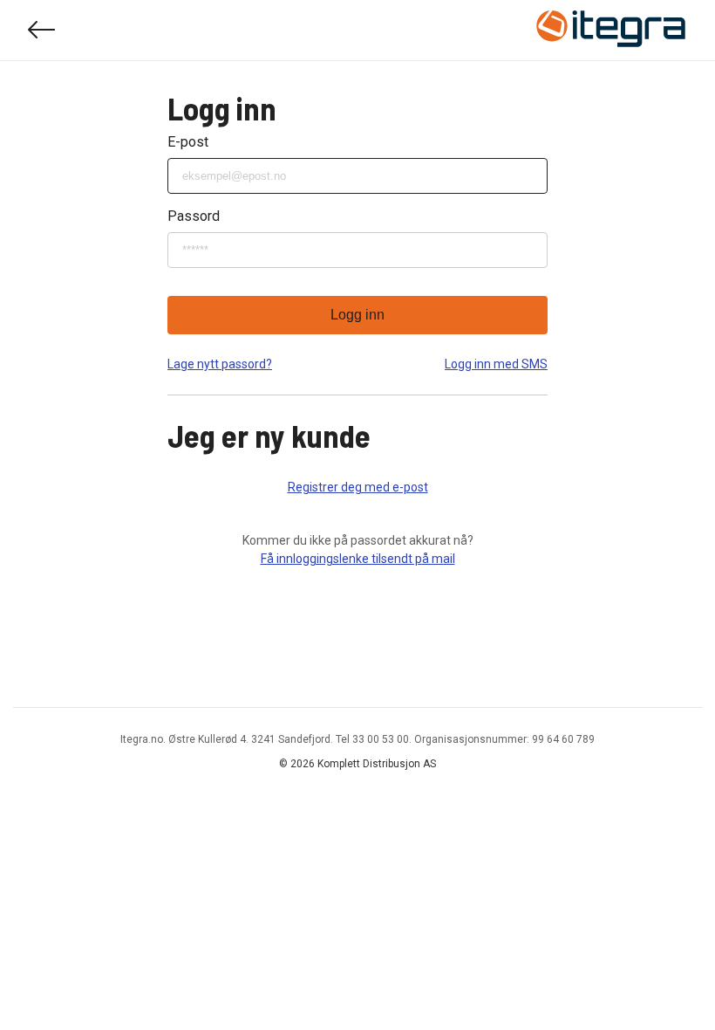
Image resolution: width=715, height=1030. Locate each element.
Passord (193, 216)
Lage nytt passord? (219, 364)
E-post (187, 142)
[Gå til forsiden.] (611, 30)
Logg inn (357, 314)
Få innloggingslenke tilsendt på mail (358, 559)
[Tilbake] (42, 30)
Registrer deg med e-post (358, 487)
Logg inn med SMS (496, 364)
